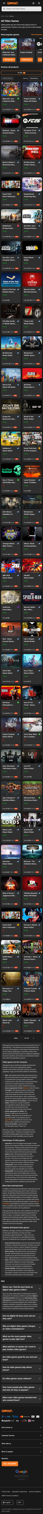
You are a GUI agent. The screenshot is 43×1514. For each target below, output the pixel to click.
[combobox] (21, 8)
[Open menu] (4, 3)
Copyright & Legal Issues (19, 1491)
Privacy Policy (6, 1491)
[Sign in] (33, 3)
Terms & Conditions (35, 1491)
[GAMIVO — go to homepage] (12, 3)
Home (2, 16)
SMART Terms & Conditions (10, 1495)
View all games (36, 34)
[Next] (33, 1038)
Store (7, 16)
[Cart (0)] (39, 3)
